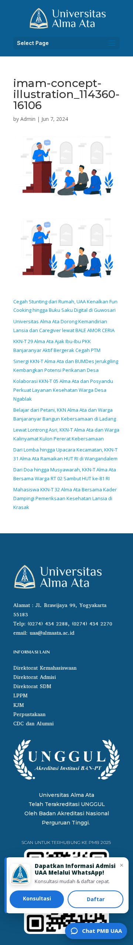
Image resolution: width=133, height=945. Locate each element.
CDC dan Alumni (33, 723)
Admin (27, 118)
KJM (18, 705)
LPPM (20, 695)
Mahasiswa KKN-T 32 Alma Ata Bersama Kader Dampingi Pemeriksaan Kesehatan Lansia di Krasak (65, 498)
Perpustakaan (29, 714)
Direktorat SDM (32, 686)
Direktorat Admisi (34, 677)
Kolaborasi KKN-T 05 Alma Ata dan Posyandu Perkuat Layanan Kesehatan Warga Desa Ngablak (63, 390)
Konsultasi (37, 898)
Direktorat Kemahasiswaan (44, 668)
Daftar (96, 899)
